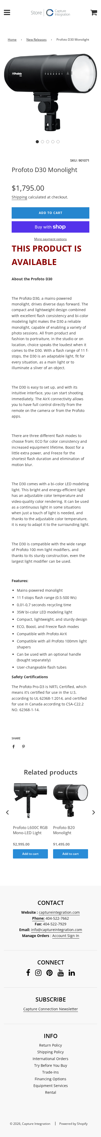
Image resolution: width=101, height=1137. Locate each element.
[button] (37, 141)
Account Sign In (65, 935)
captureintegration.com (59, 912)
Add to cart (30, 854)
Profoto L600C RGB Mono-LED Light (30, 830)
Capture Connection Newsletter (50, 1008)
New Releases (36, 39)
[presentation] (7, 812)
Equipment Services (50, 1085)
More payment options (50, 239)
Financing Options (50, 1078)
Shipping (19, 197)
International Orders (50, 1058)
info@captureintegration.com (56, 929)
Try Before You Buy (50, 1065)
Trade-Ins (50, 1072)
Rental (50, 1092)
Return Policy (50, 1045)
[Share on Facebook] (15, 746)
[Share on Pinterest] (23, 746)
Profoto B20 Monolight (64, 830)
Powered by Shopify (73, 1123)
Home (12, 39)
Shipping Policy (50, 1051)
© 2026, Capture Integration (30, 1123)
